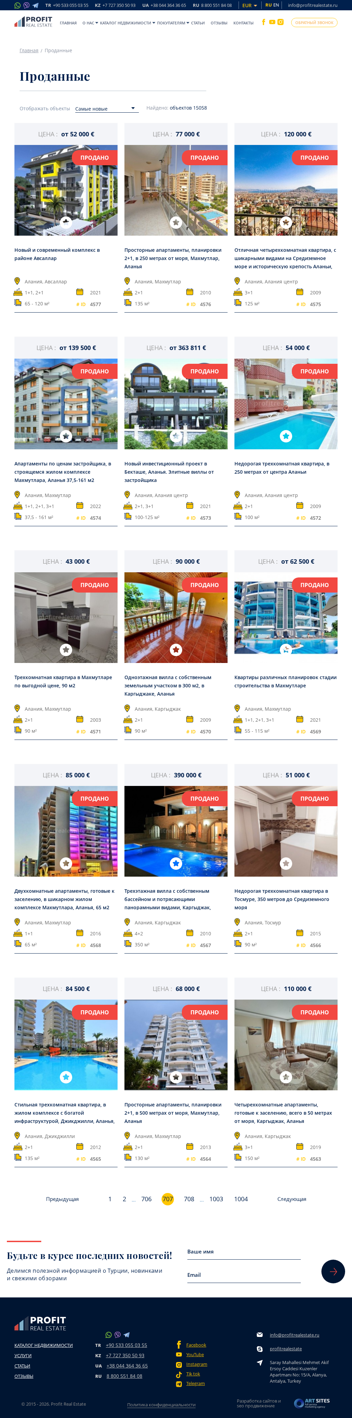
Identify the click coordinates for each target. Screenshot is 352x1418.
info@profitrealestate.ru (313, 5)
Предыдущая (62, 1198)
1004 (241, 1199)
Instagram (196, 1364)
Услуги (23, 1355)
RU (212, 5)
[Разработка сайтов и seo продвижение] (312, 1405)
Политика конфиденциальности (161, 1405)
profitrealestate (286, 1349)
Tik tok (193, 1374)
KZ (115, 5)
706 (146, 1199)
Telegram (195, 1383)
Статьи (198, 22)
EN (276, 5)
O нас (88, 22)
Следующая (291, 1198)
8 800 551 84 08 (124, 1376)
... (134, 1200)
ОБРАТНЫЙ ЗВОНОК (314, 22)
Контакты (243, 22)
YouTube (195, 1354)
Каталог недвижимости (125, 22)
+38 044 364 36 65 (127, 1365)
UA (164, 5)
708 (189, 1199)
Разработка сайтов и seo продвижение (259, 1403)
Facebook (196, 1345)
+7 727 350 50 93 (125, 1355)
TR (66, 5)
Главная (68, 22)
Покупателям (171, 22)
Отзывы (219, 22)
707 (168, 1199)
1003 (216, 1199)
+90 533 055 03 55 (126, 1345)
